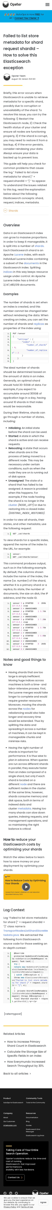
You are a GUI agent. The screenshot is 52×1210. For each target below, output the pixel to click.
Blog (28, 1121)
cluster (12, 505)
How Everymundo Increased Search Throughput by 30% (26, 1064)
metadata (24, 808)
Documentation (32, 1117)
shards (39, 246)
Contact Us (14, 1177)
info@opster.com (10, 1125)
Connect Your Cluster (26, 18)
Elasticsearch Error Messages (33, 1130)
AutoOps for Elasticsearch (13, 1102)
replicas (39, 324)
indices (8, 272)
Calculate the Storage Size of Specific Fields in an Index (26, 1054)
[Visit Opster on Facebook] (5, 1193)
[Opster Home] (12, 4)
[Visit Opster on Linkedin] (10, 1193)
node (23, 784)
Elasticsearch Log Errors (35, 1135)
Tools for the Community (35, 1102)
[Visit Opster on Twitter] (16, 1193)
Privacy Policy (10, 1207)
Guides (29, 1125)
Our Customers (9, 1121)
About (5, 1117)
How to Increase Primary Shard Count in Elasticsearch (26, 1044)
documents (31, 263)
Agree (43, 1202)
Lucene (19, 254)
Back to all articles (15, 1073)
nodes (27, 709)
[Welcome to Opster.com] (40, 1193)
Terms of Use (27, 1207)
